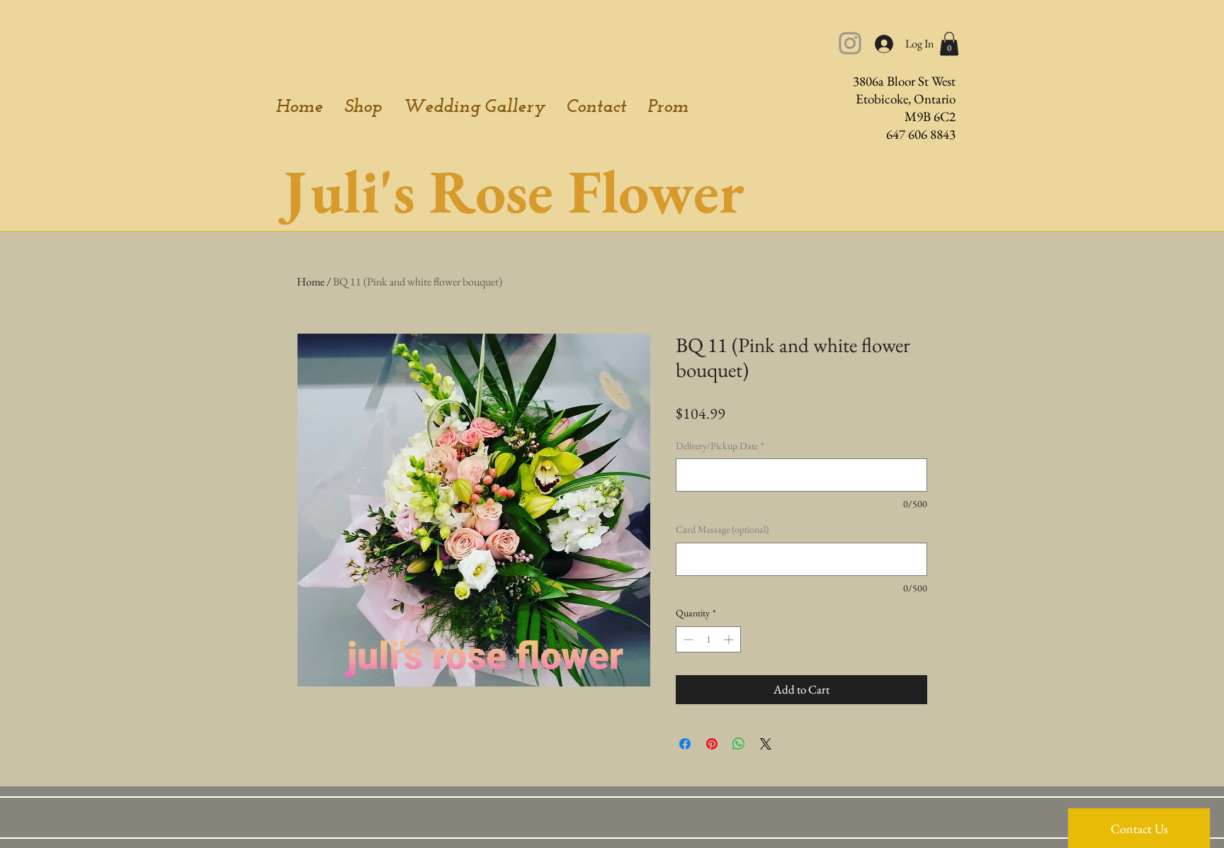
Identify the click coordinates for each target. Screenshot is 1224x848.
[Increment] (730, 639)
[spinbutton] (708, 639)
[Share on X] (765, 743)
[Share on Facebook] (684, 743)
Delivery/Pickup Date (720, 445)
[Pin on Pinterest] (711, 743)
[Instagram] (850, 43)
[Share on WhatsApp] (738, 743)
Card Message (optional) (722, 529)
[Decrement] (687, 639)
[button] (949, 43)
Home (310, 281)
